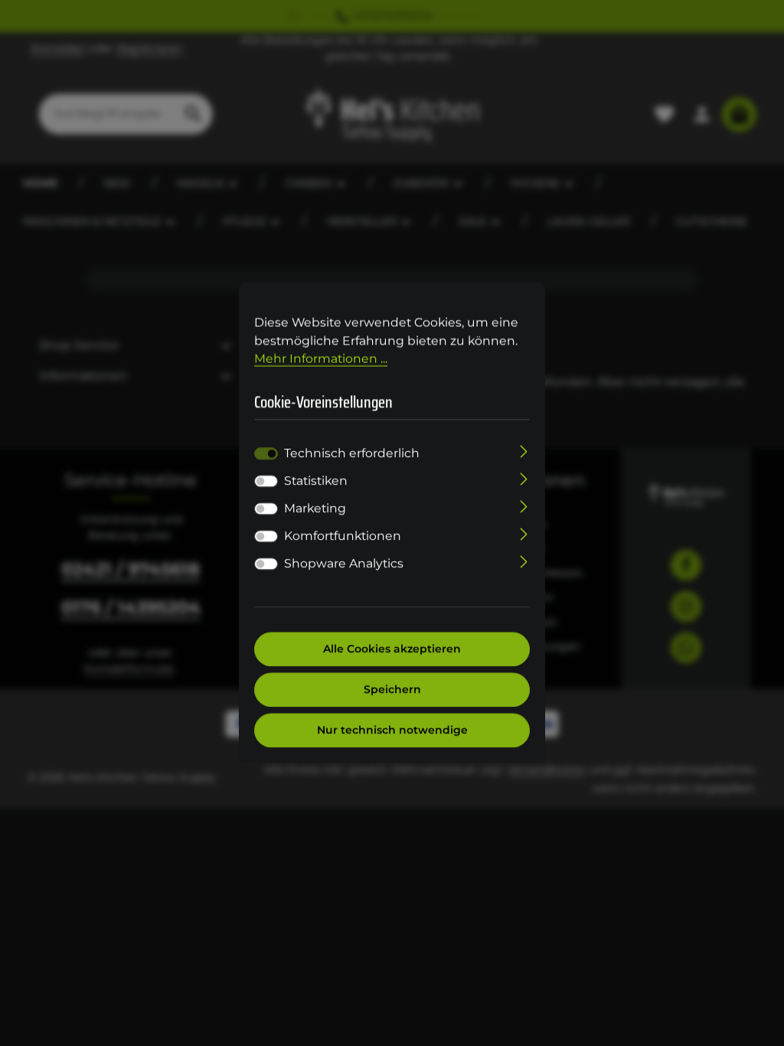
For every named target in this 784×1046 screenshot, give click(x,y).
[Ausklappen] (524, 451)
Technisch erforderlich (352, 453)
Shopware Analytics (343, 564)
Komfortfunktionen (342, 536)
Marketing (315, 509)
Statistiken (316, 481)
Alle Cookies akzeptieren (392, 649)
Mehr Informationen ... (320, 358)
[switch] (266, 482)
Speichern (392, 690)
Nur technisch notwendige (392, 730)
